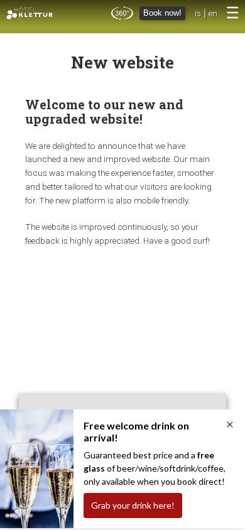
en (213, 13)
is (198, 13)
